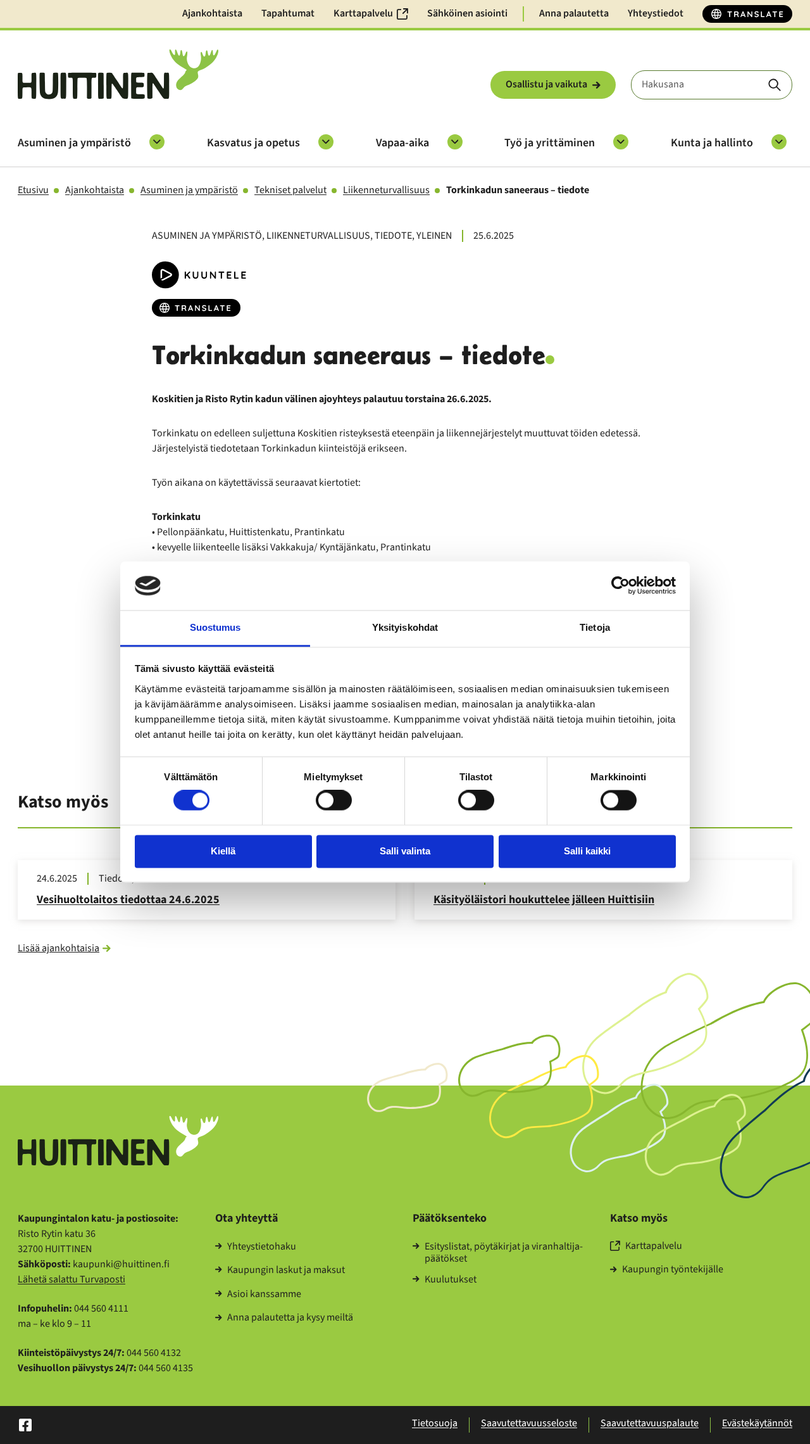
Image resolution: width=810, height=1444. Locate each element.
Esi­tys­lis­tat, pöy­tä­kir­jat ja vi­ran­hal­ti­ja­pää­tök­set (504, 1253)
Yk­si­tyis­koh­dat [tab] (405, 627)
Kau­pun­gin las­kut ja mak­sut (286, 1270)
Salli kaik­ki (587, 851)
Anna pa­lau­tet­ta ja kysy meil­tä (290, 1318)
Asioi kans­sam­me (264, 1294)
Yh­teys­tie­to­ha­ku (261, 1247)
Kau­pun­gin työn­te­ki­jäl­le (672, 1270)
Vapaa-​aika (402, 143)
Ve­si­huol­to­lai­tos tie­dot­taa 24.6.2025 (128, 899)
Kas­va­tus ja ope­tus (253, 143)
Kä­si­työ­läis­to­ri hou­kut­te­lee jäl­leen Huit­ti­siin (543, 899)
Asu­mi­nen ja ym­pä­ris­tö (74, 143)
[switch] (334, 800)
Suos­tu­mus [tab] (215, 627)
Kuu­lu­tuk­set (451, 1280)
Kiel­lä (223, 851)
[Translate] (747, 14)
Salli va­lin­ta (405, 851)
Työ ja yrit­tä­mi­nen (549, 143)
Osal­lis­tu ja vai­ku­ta (546, 84)
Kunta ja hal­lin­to (712, 143)
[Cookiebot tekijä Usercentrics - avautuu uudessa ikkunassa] (620, 585)
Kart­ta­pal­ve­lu (653, 1246)
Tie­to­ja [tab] (595, 627)
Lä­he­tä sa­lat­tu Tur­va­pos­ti (71, 1279)
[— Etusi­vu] (118, 74)
